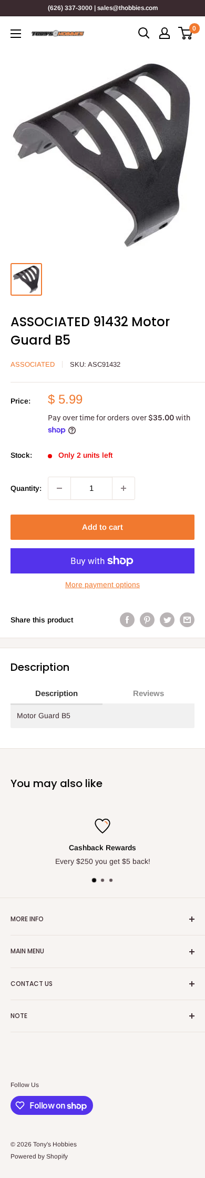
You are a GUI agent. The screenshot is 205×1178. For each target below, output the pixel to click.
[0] (185, 33)
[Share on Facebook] (127, 619)
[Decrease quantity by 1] (59, 488)
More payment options (102, 584)
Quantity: (26, 488)
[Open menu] (16, 33)
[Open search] (144, 33)
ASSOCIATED (33, 364)
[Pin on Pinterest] (147, 619)
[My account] (164, 33)
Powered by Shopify (39, 1156)
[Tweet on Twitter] (167, 619)
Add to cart (102, 526)
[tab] (56, 694)
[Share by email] (187, 619)
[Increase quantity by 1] (123, 488)
